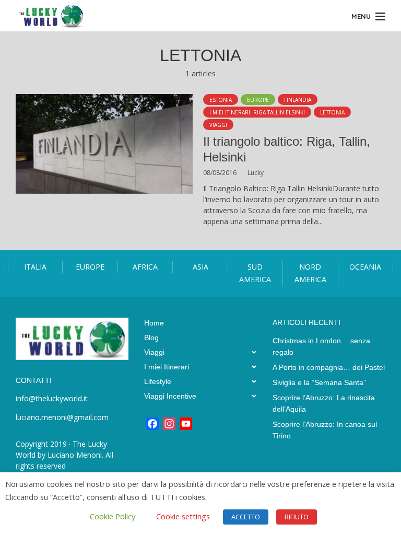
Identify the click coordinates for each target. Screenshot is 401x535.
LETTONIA (332, 112)
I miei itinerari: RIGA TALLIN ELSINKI (257, 112)
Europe (258, 99)
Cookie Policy (112, 516)
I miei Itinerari (166, 367)
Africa (145, 267)
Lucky (255, 172)
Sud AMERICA (255, 273)
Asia (200, 267)
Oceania (365, 267)
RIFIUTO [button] (297, 516)
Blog (151, 337)
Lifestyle (157, 381)
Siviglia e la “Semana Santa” (319, 382)
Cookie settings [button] (183, 516)
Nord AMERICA (310, 273)
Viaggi (218, 125)
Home (154, 323)
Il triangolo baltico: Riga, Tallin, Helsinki (286, 149)
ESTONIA (220, 99)
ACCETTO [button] (245, 516)
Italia (35, 267)
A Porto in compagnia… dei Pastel (329, 367)
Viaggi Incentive (170, 396)
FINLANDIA (297, 99)
